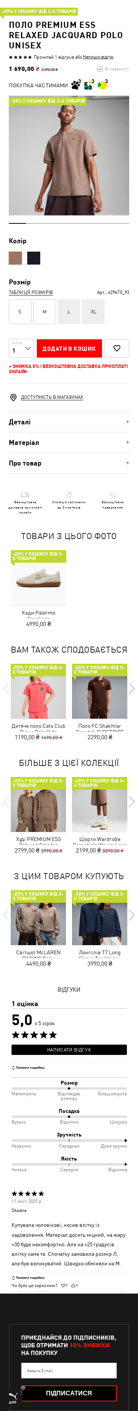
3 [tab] (52, 223)
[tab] (69, 422)
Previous (7, 688)
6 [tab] (103, 223)
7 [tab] (120, 223)
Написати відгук (69, 1050)
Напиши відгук (98, 56)
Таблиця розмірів (31, 292)
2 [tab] (34, 223)
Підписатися (69, 1393)
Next (131, 688)
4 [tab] (69, 223)
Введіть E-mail (40, 1370)
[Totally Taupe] (15, 258)
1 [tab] (17, 223)
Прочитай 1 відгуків (54, 57)
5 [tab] (86, 223)
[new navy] (33, 258)
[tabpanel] (69, 155)
